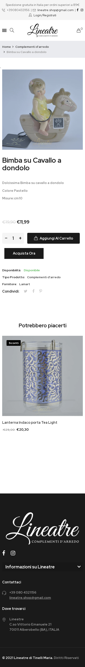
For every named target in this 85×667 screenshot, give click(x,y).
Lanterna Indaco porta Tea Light (29, 422)
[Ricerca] (12, 30)
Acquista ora (24, 253)
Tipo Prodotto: (13, 277)
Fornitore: (9, 284)
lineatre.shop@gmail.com (55, 10)
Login (37, 15)
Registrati (49, 15)
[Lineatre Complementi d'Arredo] (43, 30)
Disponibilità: (11, 270)
